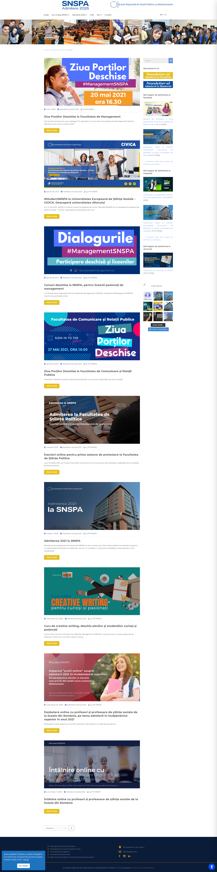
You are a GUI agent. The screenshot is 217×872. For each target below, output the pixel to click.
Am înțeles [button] (23, 866)
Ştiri (98, 15)
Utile (92, 15)
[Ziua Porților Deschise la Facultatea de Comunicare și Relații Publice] (92, 336)
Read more (52, 130)
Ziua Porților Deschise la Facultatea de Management (82, 116)
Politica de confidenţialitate (142, 868)
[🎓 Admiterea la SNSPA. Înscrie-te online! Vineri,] (168, 316)
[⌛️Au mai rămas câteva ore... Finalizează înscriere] (168, 306)
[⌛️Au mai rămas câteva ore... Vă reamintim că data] (147, 306)
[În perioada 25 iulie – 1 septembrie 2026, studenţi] (147, 296)
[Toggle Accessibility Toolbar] (211, 866)
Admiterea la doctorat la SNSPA (158, 270)
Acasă (46, 15)
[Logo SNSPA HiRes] (141, 4)
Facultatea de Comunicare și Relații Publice (65, 849)
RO (161, 15)
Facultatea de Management (60, 852)
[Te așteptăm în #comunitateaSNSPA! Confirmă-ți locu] (158, 296)
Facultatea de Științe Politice (60, 854)
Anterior (50, 828)
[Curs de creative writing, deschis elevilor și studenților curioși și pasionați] (92, 591)
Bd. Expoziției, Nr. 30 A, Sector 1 (133, 847)
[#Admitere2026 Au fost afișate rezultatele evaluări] (158, 306)
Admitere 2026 (78, 15)
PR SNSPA (89, 109)
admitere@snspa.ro (130, 852)
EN (165, 15)
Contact (108, 15)
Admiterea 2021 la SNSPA (62, 540)
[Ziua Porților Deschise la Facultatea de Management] (92, 82)
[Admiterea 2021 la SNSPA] (92, 506)
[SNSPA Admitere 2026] (75, 5)
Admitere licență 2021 (69, 109)
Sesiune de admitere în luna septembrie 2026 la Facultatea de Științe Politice (158, 121)
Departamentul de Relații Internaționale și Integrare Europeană (72, 857)
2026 (118, 868)
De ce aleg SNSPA (60, 15)
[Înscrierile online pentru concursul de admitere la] (147, 316)
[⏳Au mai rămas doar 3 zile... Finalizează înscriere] (158, 316)
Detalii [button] (26, 860)
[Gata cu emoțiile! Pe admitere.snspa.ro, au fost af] (168, 296)
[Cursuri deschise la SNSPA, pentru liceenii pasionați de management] (92, 250)
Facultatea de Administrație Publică (62, 846)
